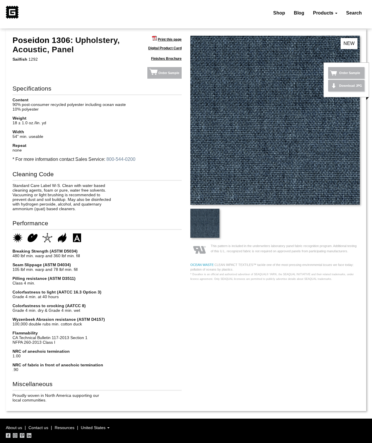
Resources (64, 427)
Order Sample (168, 73)
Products (324, 12)
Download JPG (350, 85)
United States (94, 427)
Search (354, 12)
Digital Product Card (165, 48)
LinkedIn (29, 435)
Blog (299, 12)
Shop (279, 12)
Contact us (38, 427)
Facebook (8, 435)
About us (14, 427)
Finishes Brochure (166, 59)
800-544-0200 (120, 159)
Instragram (15, 435)
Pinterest (22, 435)
